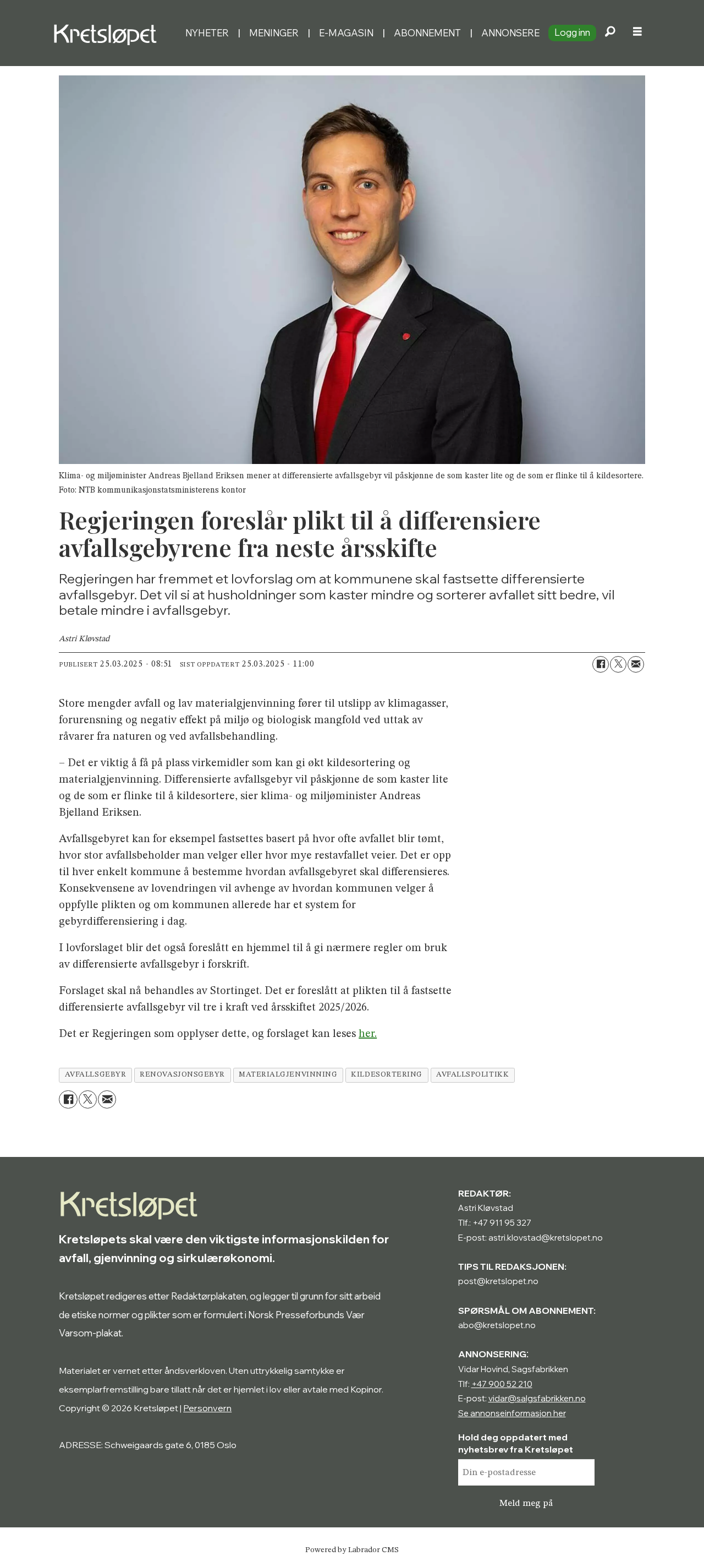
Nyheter (207, 33)
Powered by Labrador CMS (352, 1550)
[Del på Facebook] (600, 664)
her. (368, 1034)
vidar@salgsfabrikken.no (537, 1398)
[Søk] (610, 33)
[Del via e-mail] (636, 664)
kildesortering (386, 1074)
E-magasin (346, 33)
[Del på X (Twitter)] (618, 664)
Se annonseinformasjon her (512, 1413)
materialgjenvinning (288, 1074)
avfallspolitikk (472, 1074)
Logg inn (572, 32)
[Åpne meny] (637, 33)
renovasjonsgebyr (182, 1074)
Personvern (207, 1407)
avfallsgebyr (96, 1074)
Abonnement (427, 33)
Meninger (274, 33)
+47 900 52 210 (501, 1384)
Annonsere (510, 33)
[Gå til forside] (115, 33)
